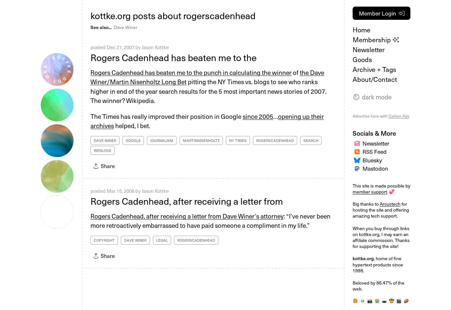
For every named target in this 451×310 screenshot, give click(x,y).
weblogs (102, 150)
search (310, 140)
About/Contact (375, 79)
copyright (104, 240)
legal (162, 240)
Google (133, 140)
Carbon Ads (399, 116)
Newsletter (369, 49)
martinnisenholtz (201, 140)
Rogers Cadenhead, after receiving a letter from (186, 201)
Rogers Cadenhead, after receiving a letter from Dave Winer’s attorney (187, 216)
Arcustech (390, 203)
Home (361, 30)
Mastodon (375, 168)
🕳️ (384, 300)
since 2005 (258, 116)
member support (370, 191)
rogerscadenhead (275, 140)
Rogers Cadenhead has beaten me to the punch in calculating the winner (191, 72)
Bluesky (372, 160)
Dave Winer (125, 27)
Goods (362, 59)
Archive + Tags (374, 69)
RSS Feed (375, 151)
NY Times (238, 140)
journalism (161, 140)
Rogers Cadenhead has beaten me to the (173, 57)
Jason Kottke (155, 47)
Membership (373, 40)
